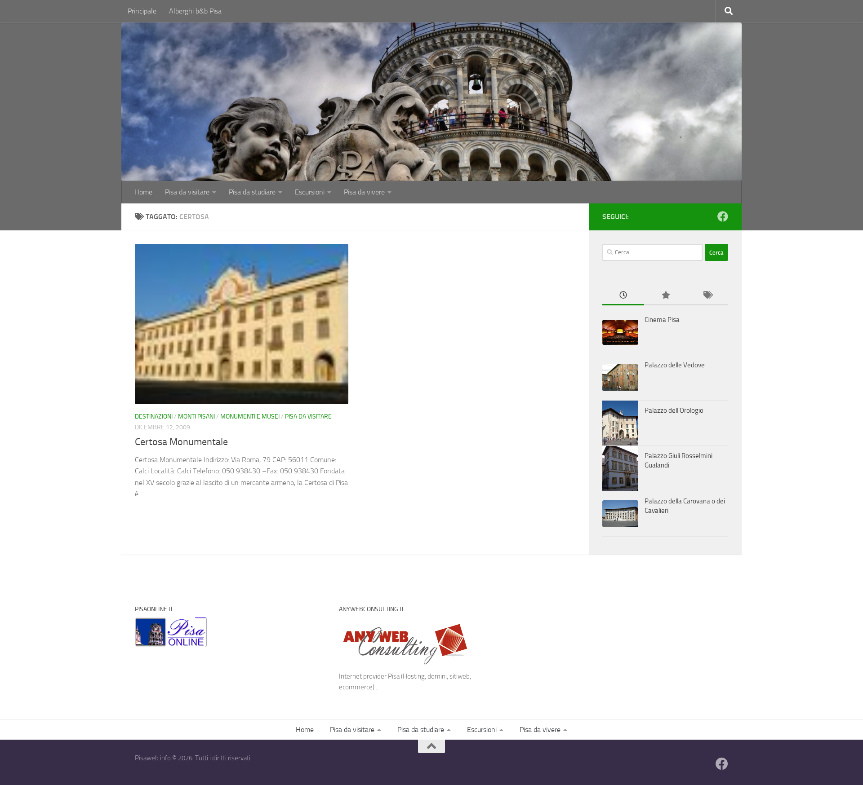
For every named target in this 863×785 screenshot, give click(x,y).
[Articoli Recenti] (623, 295)
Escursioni (310, 192)
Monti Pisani (196, 416)
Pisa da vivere (364, 192)
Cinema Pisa (662, 320)
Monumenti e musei (250, 416)
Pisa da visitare (187, 192)
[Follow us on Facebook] (722, 216)
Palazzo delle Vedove (675, 365)
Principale (142, 11)
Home (143, 192)
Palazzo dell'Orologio (674, 410)
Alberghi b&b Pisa (195, 11)
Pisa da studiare (252, 192)
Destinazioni (154, 416)
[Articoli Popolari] (665, 295)
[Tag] (707, 295)
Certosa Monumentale (181, 442)
